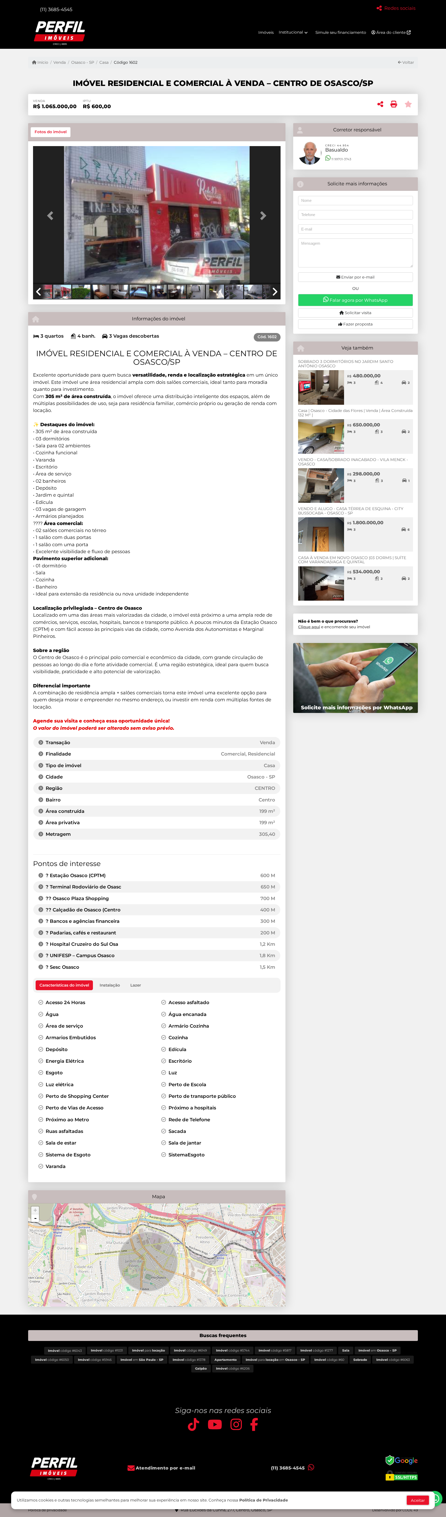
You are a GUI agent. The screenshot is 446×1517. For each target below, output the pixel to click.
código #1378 (189, 1360)
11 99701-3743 (341, 159)
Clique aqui (309, 626)
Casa (104, 62)
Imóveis (266, 32)
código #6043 (65, 1351)
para (148, 1350)
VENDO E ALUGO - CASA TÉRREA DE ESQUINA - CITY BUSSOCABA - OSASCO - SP (350, 510)
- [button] (35, 1218)
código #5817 (275, 1350)
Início (42, 62)
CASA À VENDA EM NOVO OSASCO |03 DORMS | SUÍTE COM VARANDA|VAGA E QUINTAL (352, 560)
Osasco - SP (82, 62)
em (378, 1350)
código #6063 (393, 1360)
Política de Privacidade (263, 1500)
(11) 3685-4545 (56, 9)
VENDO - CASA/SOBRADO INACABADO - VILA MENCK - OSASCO (353, 461)
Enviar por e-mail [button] (357, 277)
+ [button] (35, 1210)
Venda (59, 62)
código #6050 (52, 1360)
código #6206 (233, 1368)
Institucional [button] (291, 32)
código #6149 (190, 1350)
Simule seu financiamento (340, 32)
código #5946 (95, 1360)
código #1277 (316, 1350)
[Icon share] (193, 1424)
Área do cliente (391, 32)
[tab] (50, 132)
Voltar (407, 62)
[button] (51, 216)
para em (275, 1360)
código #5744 (233, 1350)
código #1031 (107, 1350)
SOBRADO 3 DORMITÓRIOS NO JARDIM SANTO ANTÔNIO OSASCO (345, 363)
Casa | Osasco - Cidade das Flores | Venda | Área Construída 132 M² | (355, 412)
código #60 (329, 1360)
